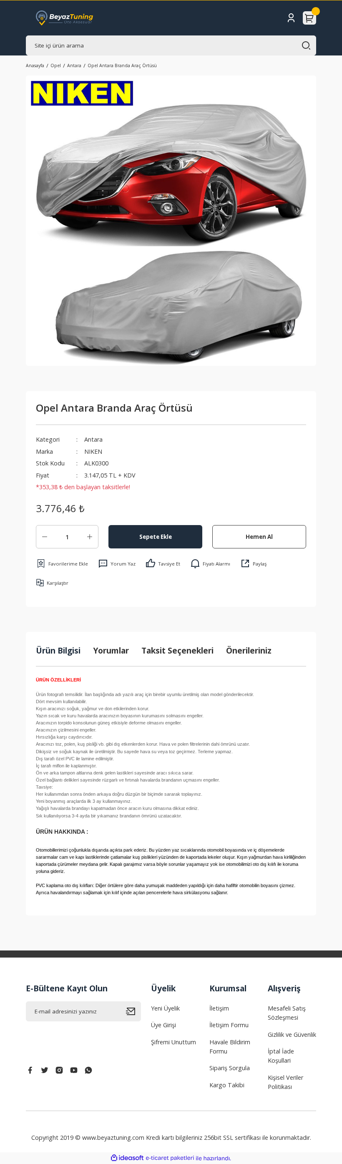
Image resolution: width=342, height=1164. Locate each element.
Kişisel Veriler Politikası (285, 1082)
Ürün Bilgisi (58, 650)
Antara (93, 439)
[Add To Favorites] (62, 563)
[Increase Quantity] (89, 536)
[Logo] (64, 17)
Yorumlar (111, 650)
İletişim (219, 1008)
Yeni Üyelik (165, 1008)
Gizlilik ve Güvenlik (292, 1034)
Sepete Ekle (155, 537)
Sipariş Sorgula (229, 1068)
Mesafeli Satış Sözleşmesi (287, 1012)
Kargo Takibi (226, 1085)
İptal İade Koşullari (281, 1055)
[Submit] (133, 1011)
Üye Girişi (163, 1025)
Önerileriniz (249, 650)
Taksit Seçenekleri (177, 650)
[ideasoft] (127, 1158)
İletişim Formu (229, 1025)
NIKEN (93, 451)
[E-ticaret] (170, 1158)
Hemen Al (259, 537)
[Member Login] (291, 18)
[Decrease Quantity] (44, 536)
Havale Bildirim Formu (229, 1046)
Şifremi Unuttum (173, 1042)
